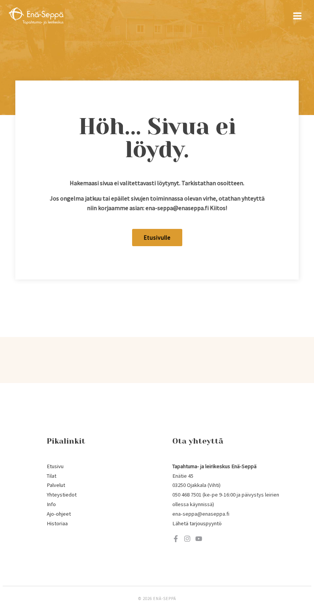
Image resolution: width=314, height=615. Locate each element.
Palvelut (56, 485)
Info (51, 504)
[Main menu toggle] (297, 16)
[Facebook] (175, 538)
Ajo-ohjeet (59, 513)
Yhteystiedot (62, 494)
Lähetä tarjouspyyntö (197, 523)
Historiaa (57, 523)
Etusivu (55, 466)
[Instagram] (187, 538)
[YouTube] (198, 538)
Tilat (51, 475)
